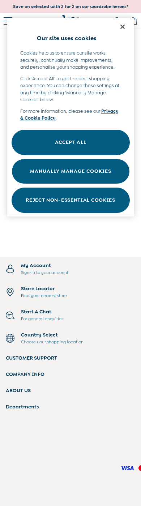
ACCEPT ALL (70, 142)
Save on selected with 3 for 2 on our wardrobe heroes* (70, 6)
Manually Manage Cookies (70, 171)
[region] (70, 117)
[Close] (123, 27)
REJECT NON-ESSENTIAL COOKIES (70, 200)
